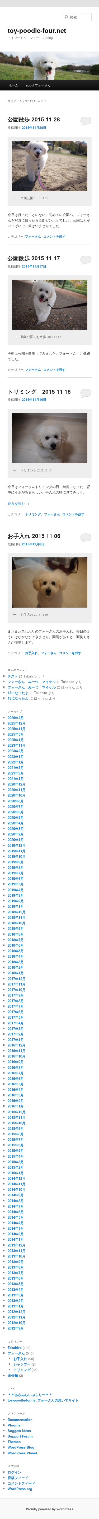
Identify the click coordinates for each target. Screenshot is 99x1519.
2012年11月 (17, 1317)
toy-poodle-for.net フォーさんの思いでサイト (43, 1400)
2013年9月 (16, 1261)
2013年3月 (16, 1294)
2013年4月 (16, 1289)
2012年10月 (17, 1322)
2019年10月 (17, 856)
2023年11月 (17, 745)
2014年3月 (16, 1228)
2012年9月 (16, 1328)
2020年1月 (16, 839)
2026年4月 (16, 717)
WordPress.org (20, 1488)
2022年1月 (16, 761)
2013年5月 (16, 1283)
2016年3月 (16, 1094)
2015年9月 (16, 1128)
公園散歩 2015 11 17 (34, 258)
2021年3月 (16, 773)
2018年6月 (16, 945)
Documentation (20, 1419)
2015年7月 (16, 1139)
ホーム (13, 85)
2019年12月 (17, 845)
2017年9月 (16, 995)
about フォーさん (38, 85)
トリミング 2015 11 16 (39, 391)
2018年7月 (16, 939)
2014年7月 (16, 1206)
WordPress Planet (22, 1452)
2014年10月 (17, 1189)
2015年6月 (16, 1144)
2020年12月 (17, 784)
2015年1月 (16, 1172)
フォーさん (33, 236)
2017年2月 (16, 1034)
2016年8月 (16, 1067)
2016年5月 (16, 1083)
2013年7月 (16, 1272)
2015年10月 (17, 1122)
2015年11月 (17, 1117)
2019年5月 (16, 883)
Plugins (14, 1425)
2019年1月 (16, 906)
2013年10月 (17, 1256)
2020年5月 (16, 817)
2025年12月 (17, 723)
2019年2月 (16, 900)
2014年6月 (16, 1211)
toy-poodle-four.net (37, 30)
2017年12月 (17, 978)
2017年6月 (16, 1011)
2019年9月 (16, 861)
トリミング (33, 514)
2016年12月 (17, 1045)
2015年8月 (16, 1133)
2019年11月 (17, 850)
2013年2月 (16, 1300)
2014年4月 (16, 1222)
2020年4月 (16, 822)
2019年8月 (16, 867)
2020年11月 (17, 789)
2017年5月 (16, 1017)
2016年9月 (16, 1061)
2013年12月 (17, 1245)
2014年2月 (16, 1233)
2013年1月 (16, 1306)
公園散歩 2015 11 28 (34, 119)
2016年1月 (16, 1106)
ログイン (14, 1472)
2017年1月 (16, 1039)
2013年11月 (17, 1250)
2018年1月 (16, 972)
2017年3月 (16, 1028)
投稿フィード (18, 1477)
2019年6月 (16, 878)
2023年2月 (16, 750)
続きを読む (18, 503)
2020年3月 (16, 828)
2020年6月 (16, 811)
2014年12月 (17, 1178)
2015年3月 (16, 1161)
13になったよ (18, 692)
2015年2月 (16, 1167)
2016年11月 (17, 1050)
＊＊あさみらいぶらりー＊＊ (30, 1394)
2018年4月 (16, 956)
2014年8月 (16, 1200)
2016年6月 (16, 1078)
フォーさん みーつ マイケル (32, 681)
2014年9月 (16, 1194)
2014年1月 (16, 1239)
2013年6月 (16, 1278)
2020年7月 (16, 806)
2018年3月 (16, 961)
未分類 (13, 1375)
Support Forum (20, 1436)
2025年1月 (16, 739)
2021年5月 (16, 767)
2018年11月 (17, 917)
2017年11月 (17, 984)
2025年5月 (16, 734)
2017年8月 (16, 1000)
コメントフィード (21, 1483)
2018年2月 (16, 967)
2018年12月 (17, 911)
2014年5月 (16, 1217)
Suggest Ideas (19, 1430)
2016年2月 (16, 1100)
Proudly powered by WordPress (49, 1509)
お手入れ (31, 652)
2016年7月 (16, 1072)
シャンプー (22, 1364)
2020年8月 (16, 800)
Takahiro (15, 1347)
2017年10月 (17, 989)
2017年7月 (16, 1006)
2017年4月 (16, 1022)
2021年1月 (16, 778)
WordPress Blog (21, 1447)
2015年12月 (17, 1111)
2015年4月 (16, 1156)
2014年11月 (17, 1183)
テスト (13, 676)
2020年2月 (16, 834)
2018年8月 (16, 934)
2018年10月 (17, 922)
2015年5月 (16, 1150)
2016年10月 (17, 1056)
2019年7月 (16, 872)
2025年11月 (17, 728)
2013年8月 (16, 1267)
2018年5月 (16, 950)
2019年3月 (16, 895)
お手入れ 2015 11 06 (34, 536)
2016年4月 (16, 1089)
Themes (14, 1441)
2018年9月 (16, 928)
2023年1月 (16, 756)
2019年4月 (16, 889)
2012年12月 (17, 1311)
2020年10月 (17, 795)
